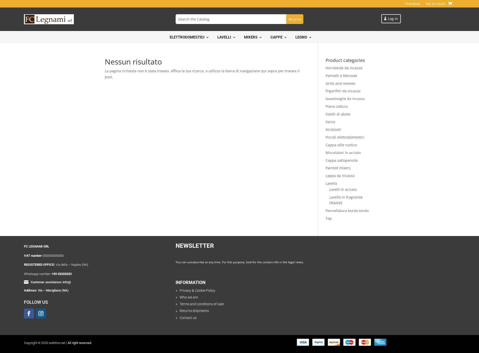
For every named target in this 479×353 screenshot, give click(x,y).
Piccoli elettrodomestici (345, 137)
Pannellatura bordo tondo (347, 210)
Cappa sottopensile (342, 160)
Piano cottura (337, 106)
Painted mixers (338, 168)
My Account (435, 4)
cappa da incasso (340, 175)
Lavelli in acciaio (343, 189)
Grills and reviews (341, 83)
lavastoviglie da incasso (345, 98)
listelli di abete (338, 114)
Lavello (331, 183)
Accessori (333, 129)
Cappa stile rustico (341, 144)
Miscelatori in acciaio (343, 152)
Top (329, 218)
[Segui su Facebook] (29, 313)
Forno (330, 122)
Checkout (412, 4)
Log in (393, 18)
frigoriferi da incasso (343, 90)
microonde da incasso (344, 68)
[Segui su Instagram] (41, 313)
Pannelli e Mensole (341, 75)
